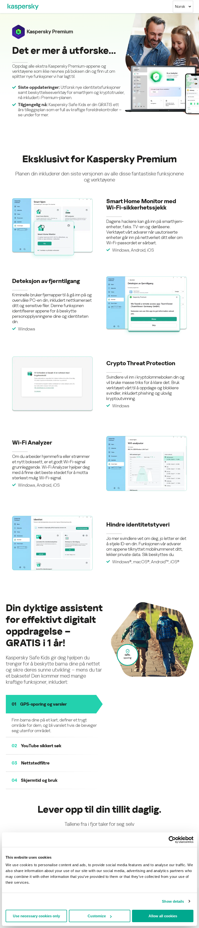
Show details (173, 901)
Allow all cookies (163, 916)
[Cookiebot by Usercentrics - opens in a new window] (172, 839)
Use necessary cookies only (36, 916)
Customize (97, 916)
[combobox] (183, 6)
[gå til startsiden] (23, 6)
